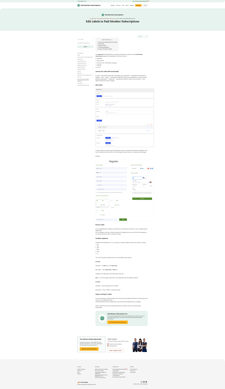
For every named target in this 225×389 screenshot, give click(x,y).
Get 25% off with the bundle (89, 349)
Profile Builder (115, 370)
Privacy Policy (136, 384)
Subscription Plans (81, 61)
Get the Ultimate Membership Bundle (140, 1)
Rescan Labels (102, 45)
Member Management (81, 65)
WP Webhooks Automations (118, 377)
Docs (123, 5)
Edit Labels (101, 44)
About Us (79, 370)
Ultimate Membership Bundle (119, 369)
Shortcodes (79, 59)
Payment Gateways (81, 69)
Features (113, 5)
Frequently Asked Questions (115, 344)
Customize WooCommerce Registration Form (101, 375)
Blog (78, 372)
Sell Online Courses (99, 370)
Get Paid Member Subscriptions (117, 322)
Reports (79, 71)
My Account (133, 372)
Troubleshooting (112, 346)
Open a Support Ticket (116, 350)
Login (145, 5)
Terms (141, 384)
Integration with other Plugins (84, 75)
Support (132, 5)
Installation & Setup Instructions (84, 57)
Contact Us (132, 370)
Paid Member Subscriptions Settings (105, 18)
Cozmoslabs (80, 1)
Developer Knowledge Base (83, 85)
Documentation (93, 18)
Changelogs (80, 83)
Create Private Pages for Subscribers (100, 373)
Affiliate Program (81, 369)
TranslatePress (115, 375)
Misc (115, 18)
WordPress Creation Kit (117, 374)
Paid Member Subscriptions (118, 372)
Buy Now (138, 5)
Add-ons (118, 5)
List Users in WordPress (100, 377)
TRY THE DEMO (80, 53)
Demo (127, 5)
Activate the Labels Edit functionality (107, 42)
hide (111, 39)
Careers (79, 374)
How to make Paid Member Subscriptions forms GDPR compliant (83, 80)
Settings (79, 73)
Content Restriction (81, 63)
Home (78, 55)
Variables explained (103, 47)
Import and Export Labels (105, 49)
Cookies (145, 384)
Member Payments (81, 67)
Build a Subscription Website (101, 369)
